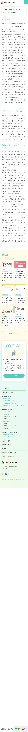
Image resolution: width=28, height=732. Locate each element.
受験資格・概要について (10, 416)
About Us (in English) (8, 456)
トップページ (5, 388)
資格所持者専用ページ (24, 729)
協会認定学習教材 (10, 729)
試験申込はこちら (17, 729)
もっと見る (14, 375)
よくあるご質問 (6, 441)
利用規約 (4, 448)
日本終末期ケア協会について (9, 432)
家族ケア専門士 (7, 421)
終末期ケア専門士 (7, 411)
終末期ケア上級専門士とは (9, 403)
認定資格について (6, 396)
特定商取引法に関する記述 (9, 452)
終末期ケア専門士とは (3, 729)
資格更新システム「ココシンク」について (13, 405)
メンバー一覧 (6, 436)
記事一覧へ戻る (14, 333)
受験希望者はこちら (7, 409)
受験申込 (6, 418)
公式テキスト (7, 414)
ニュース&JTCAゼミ (7, 392)
